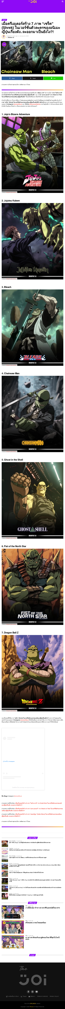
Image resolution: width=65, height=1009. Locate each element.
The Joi (32, 1006)
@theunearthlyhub (34, 104)
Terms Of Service (42, 996)
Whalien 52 (11, 37)
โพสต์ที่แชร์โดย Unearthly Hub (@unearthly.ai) (23, 787)
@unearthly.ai (18, 104)
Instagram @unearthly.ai (11, 192)
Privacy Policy (54, 996)
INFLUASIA (33, 1003)
